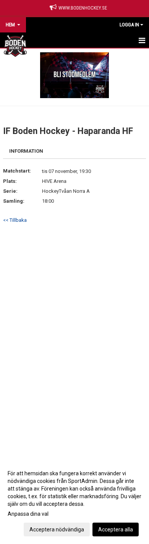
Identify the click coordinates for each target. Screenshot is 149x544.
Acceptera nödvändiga (56, 529)
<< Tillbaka (15, 220)
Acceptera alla (115, 529)
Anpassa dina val (28, 514)
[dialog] (74, 501)
